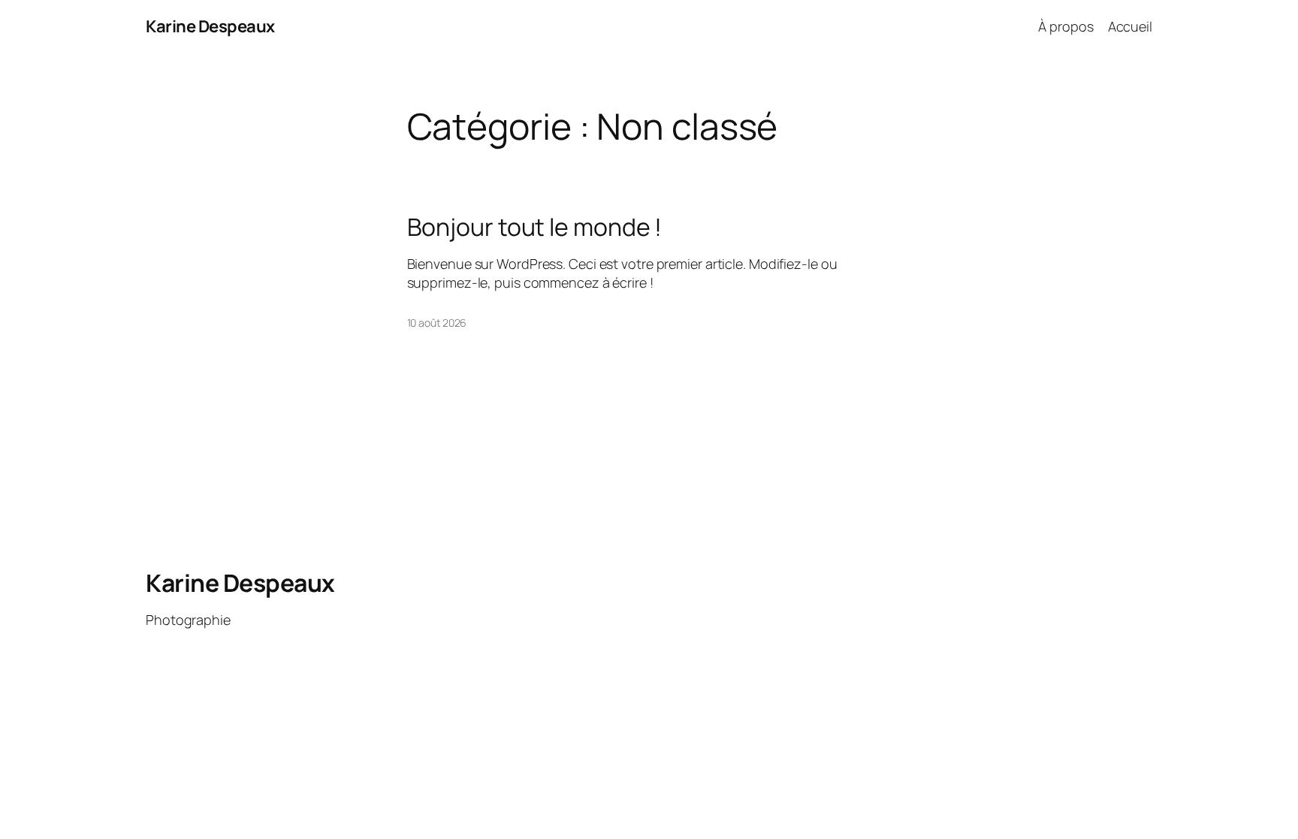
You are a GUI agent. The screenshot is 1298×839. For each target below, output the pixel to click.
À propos (1065, 26)
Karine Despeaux (210, 26)
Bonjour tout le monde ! (535, 226)
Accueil (1130, 26)
